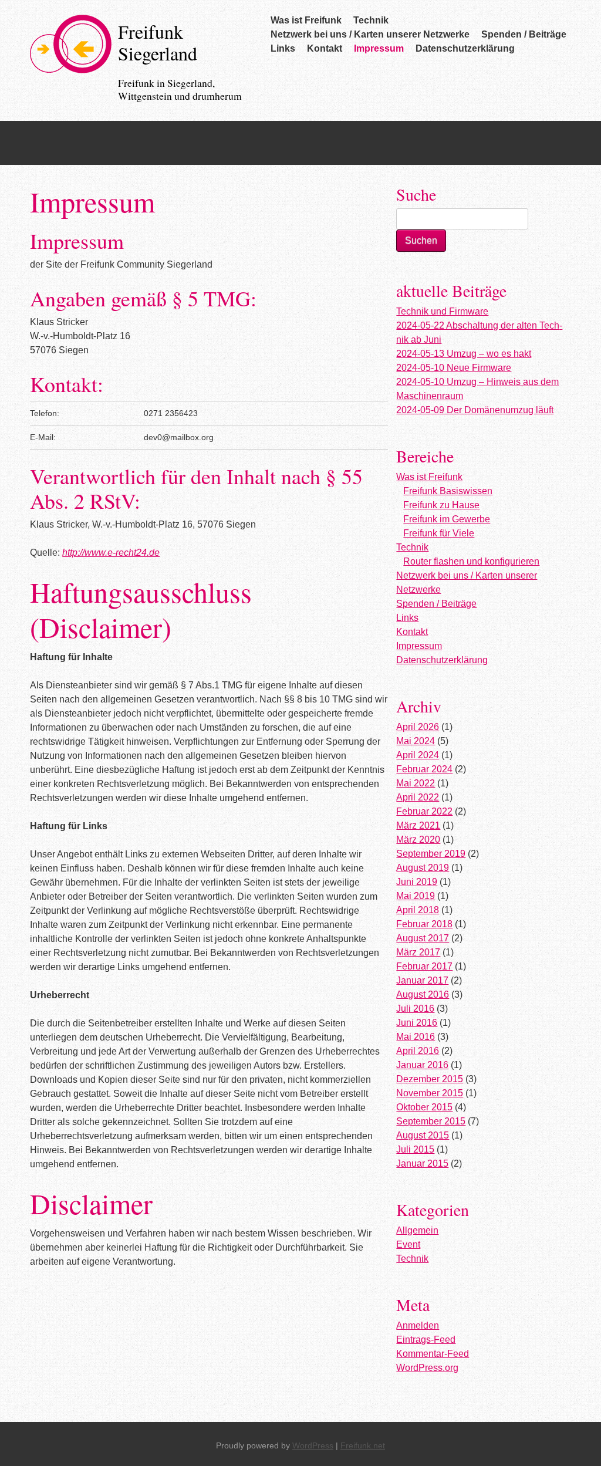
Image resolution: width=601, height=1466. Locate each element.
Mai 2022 (415, 783)
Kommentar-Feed (432, 1354)
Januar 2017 (422, 980)
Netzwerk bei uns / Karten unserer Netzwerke (370, 34)
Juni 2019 (416, 882)
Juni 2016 (416, 1023)
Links (283, 48)
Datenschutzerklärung (465, 48)
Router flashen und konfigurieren (471, 561)
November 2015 (429, 1093)
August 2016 (422, 994)
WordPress (312, 1445)
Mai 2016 (415, 1037)
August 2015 (422, 1135)
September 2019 (430, 854)
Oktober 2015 (424, 1107)
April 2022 (417, 797)
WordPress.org (427, 1368)
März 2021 (418, 825)
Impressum (379, 48)
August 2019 (422, 868)
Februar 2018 (424, 924)
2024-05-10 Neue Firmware (453, 368)
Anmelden (417, 1325)
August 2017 (422, 938)
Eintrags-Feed (425, 1340)
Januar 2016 (422, 1065)
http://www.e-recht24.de (111, 553)
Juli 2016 (415, 1009)
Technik (371, 20)
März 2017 (418, 952)
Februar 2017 (424, 966)
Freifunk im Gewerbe (446, 519)
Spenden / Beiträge (523, 34)
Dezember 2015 (429, 1079)
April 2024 (417, 755)
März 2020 (418, 840)
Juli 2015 (415, 1149)
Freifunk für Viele (438, 533)
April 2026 (417, 727)
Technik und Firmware (442, 311)
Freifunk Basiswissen (447, 491)
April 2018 (417, 910)
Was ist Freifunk (306, 20)
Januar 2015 (422, 1163)
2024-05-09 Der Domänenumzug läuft (474, 410)
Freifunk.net (362, 1445)
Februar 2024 (424, 769)
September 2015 (430, 1121)
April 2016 (417, 1051)
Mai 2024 (415, 741)
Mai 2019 (415, 896)
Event (408, 1244)
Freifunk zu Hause (441, 505)
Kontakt (324, 48)
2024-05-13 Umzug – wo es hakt (463, 354)
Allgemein (417, 1230)
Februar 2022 (424, 811)
